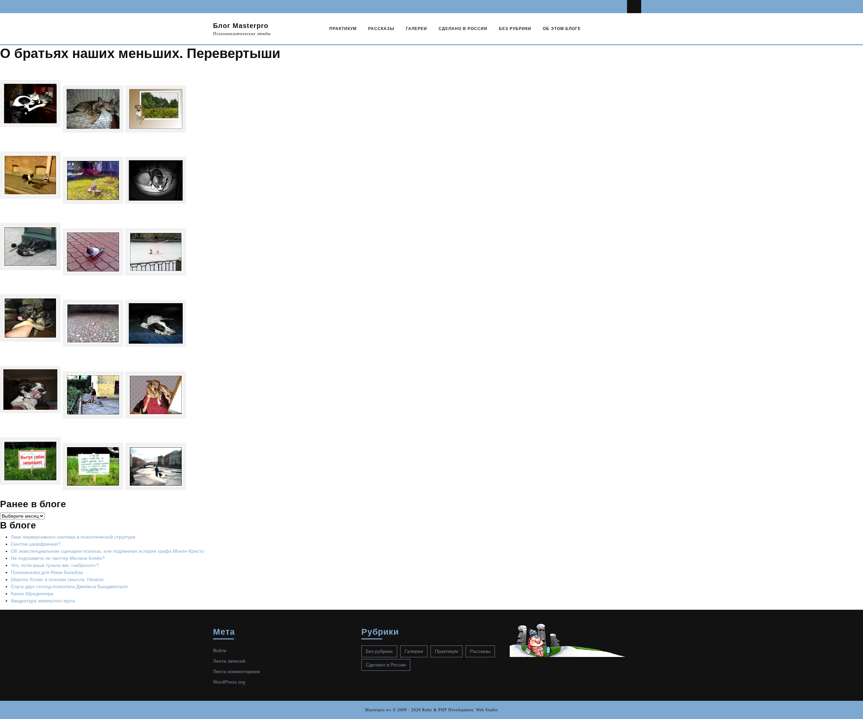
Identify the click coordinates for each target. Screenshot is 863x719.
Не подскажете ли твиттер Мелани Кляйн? (58, 558)
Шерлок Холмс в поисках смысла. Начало (57, 579)
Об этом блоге (562, 28)
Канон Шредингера (32, 593)
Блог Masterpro (240, 25)
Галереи (416, 28)
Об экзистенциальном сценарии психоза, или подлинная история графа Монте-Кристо (107, 551)
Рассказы (381, 28)
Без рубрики (515, 28)
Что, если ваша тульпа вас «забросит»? (55, 565)
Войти (219, 650)
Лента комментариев (236, 671)
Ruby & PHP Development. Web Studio (460, 710)
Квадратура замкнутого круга (43, 600)
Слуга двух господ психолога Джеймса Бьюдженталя (69, 586)
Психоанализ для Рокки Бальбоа (47, 572)
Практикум (343, 28)
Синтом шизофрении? (35, 544)
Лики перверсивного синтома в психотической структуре (73, 537)
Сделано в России (463, 28)
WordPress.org (229, 682)
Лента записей (229, 661)
